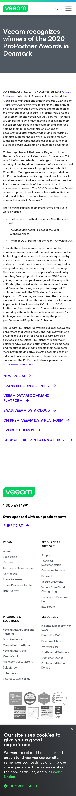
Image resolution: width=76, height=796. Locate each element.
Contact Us (10, 573)
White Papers (49, 646)
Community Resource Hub (55, 599)
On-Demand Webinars (55, 652)
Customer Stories (52, 658)
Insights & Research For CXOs (56, 627)
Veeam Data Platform (16, 645)
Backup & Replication (16, 679)
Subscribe (13, 526)
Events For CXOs (51, 635)
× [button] (71, 729)
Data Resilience (13, 639)
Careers (8, 562)
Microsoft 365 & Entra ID (18, 662)
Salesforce (10, 667)
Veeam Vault (11, 656)
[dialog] (38, 760)
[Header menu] (68, 8)
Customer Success (53, 570)
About (7, 551)
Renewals (47, 576)
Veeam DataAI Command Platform (18, 631)
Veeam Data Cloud (15, 650)
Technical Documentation (51, 563)
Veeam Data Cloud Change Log (53, 589)
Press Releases (12, 579)
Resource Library (52, 641)
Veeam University (52, 581)
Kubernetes (10, 673)
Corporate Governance (18, 568)
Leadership (10, 557)
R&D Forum (48, 606)
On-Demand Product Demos (54, 665)
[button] (38, 786)
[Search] (56, 8)
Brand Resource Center (18, 585)
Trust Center (11, 590)
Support (46, 555)
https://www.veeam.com (18, 364)
